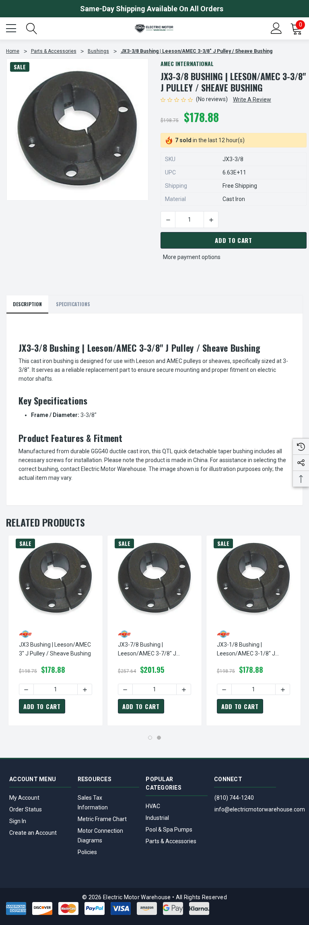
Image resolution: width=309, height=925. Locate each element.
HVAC (153, 806)
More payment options (191, 257)
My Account (24, 797)
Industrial (157, 818)
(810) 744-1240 (234, 797)
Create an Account (33, 833)
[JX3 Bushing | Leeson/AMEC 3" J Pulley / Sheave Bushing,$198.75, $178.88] (55, 578)
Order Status (25, 809)
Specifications (73, 304)
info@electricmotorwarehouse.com (259, 809)
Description (27, 304)
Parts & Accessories (171, 841)
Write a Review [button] (252, 99)
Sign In (17, 821)
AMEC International (187, 63)
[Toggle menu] (12, 27)
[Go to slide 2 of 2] (159, 738)
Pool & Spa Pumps (169, 829)
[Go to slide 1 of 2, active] (150, 738)
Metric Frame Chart (102, 819)
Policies (87, 852)
